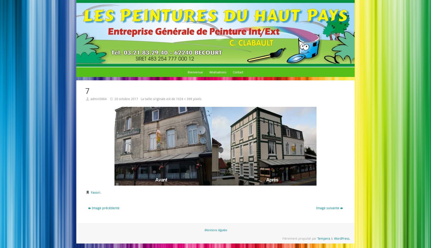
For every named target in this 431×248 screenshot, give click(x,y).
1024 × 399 (184, 99)
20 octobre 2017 (126, 99)
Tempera (323, 239)
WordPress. (342, 239)
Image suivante (327, 208)
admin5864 (98, 99)
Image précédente (105, 208)
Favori (95, 192)
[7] (215, 146)
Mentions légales (215, 230)
